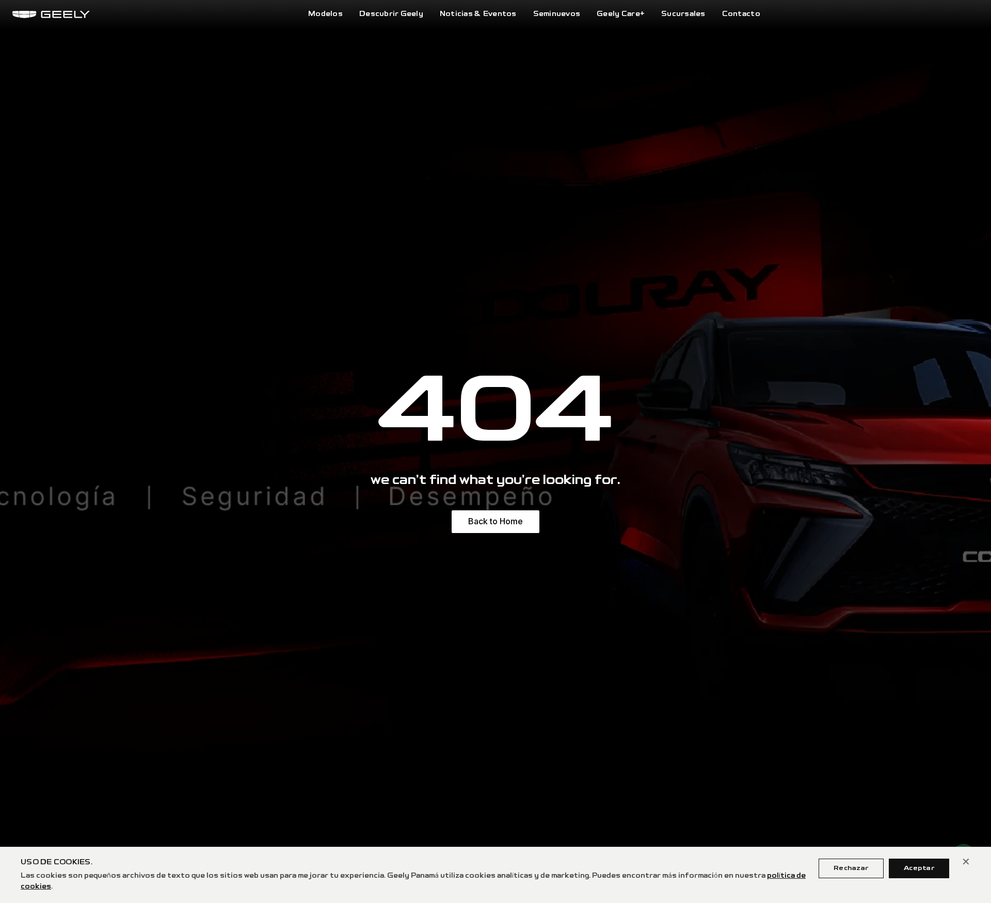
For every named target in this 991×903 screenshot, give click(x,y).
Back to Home (495, 521)
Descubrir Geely (391, 14)
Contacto (741, 14)
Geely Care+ (621, 14)
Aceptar (919, 868)
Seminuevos (557, 14)
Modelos (325, 14)
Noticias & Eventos (478, 14)
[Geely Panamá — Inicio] (51, 14)
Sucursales (683, 14)
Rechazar (851, 868)
